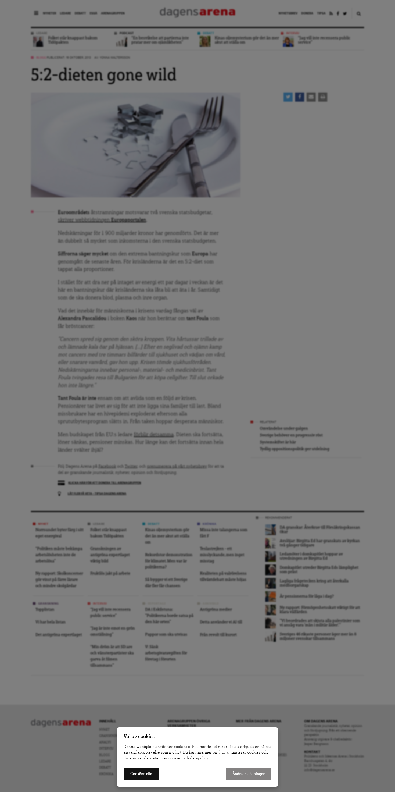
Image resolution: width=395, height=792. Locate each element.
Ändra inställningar (248, 774)
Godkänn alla (141, 774)
